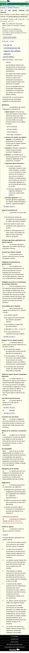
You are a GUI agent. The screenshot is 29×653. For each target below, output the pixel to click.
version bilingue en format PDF (17, 16)
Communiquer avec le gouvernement (14, 647)
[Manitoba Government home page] (14, 650)
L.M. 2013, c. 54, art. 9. (9, 407)
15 (3, 529)
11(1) (4, 419)
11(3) (4, 451)
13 (3, 485)
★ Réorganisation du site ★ (8, 5)
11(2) (4, 435)
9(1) (3, 378)
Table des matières (8, 56)
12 (3, 471)
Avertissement (14, 639)
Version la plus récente (9, 37)
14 (3, 519)
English (27, 1)
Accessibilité (14, 636)
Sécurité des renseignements (14, 644)
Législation (3, 4)
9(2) (3, 400)
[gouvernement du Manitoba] (5, 1)
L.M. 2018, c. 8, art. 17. (9, 206)
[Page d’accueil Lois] (0, 5)
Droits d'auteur (14, 641)
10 (3, 410)
